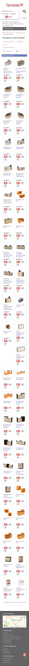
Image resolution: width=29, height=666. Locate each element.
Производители (15, 21)
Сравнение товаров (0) (9, 47)
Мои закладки (7, 660)
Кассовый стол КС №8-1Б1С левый (20, 426)
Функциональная (20, 32)
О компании (20, 23)
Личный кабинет (7, 658)
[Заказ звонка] (24, 654)
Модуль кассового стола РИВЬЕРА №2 (8, 589)
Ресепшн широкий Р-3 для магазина (20, 589)
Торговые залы (7, 642)
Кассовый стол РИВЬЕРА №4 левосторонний (20, 175)
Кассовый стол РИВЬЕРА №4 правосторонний (8, 201)
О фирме (5, 633)
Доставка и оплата (8, 635)
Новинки (5, 648)
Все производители (9, 41)
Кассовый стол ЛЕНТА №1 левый (7, 96)
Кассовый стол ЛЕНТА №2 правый (20, 122)
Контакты (6, 25)
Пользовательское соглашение (11, 638)
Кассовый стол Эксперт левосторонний (20, 473)
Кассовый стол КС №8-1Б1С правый (7, 449)
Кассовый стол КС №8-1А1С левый (20, 403)
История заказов (7, 662)
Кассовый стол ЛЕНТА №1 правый (20, 96)
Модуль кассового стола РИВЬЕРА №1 (20, 566)
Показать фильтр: (9, 55)
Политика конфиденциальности (11, 636)
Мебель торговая (10, 32)
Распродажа (6, 650)
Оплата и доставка (9, 23)
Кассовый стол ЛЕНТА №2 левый (7, 122)
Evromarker (20, 41)
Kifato (5, 44)
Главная (6, 21)
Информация (6, 652)
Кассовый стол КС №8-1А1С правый (7, 426)
